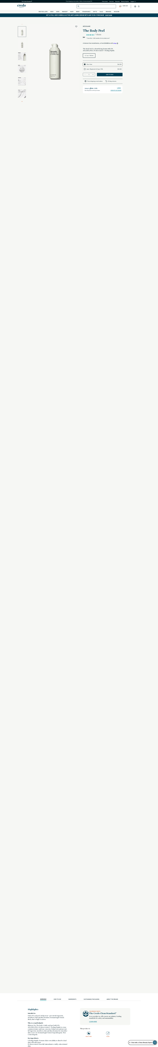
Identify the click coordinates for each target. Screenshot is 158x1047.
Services (111, 1)
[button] (139, 6)
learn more (93, 1021)
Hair (71, 11)
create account (116, 90)
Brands (108, 11)
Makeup (64, 11)
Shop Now (108, 15)
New (51, 11)
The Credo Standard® (24, 1)
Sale (101, 11)
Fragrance (86, 11)
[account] (135, 6)
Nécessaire (86, 26)
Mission (116, 11)
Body (78, 11)
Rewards (117, 1)
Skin (57, 11)
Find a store (105, 1)
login (119, 88)
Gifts (95, 11)
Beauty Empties (125, 1)
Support (132, 1)
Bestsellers (43, 11)
